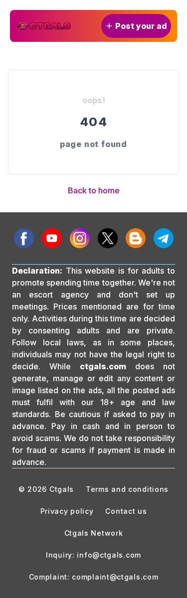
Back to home (94, 190)
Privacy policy (67, 511)
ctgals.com (103, 366)
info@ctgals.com (109, 555)
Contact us (126, 511)
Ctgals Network (93, 533)
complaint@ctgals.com (115, 577)
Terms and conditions (127, 489)
